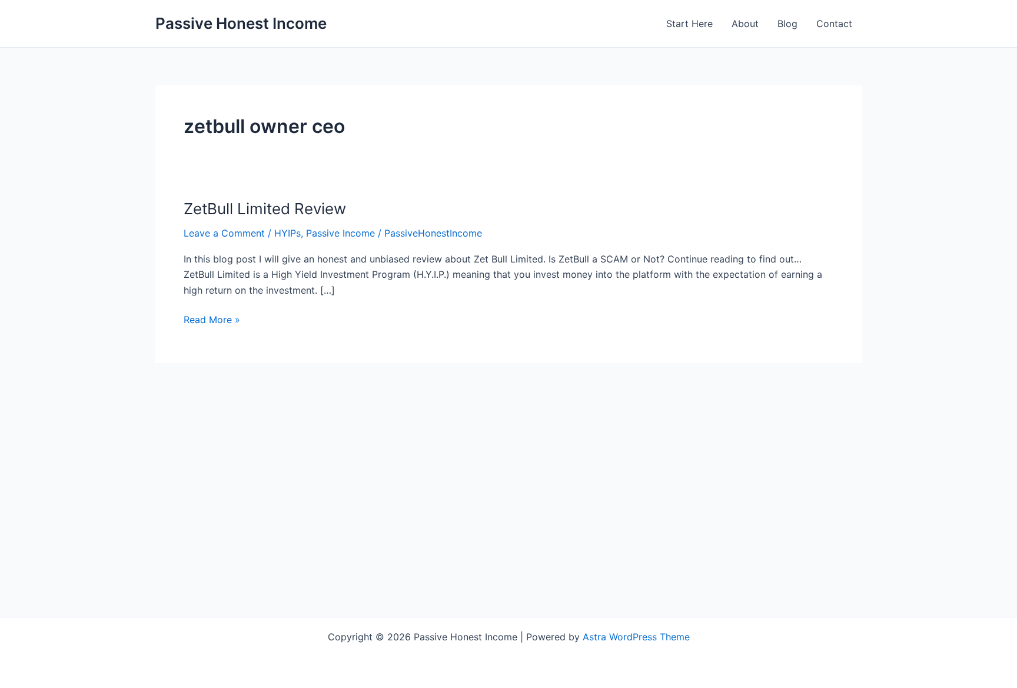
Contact (834, 23)
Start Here (689, 23)
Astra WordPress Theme (636, 637)
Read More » (212, 320)
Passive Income (340, 233)
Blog (787, 23)
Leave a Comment (224, 233)
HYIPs (287, 233)
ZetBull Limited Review (265, 209)
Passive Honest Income (241, 23)
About (745, 23)
